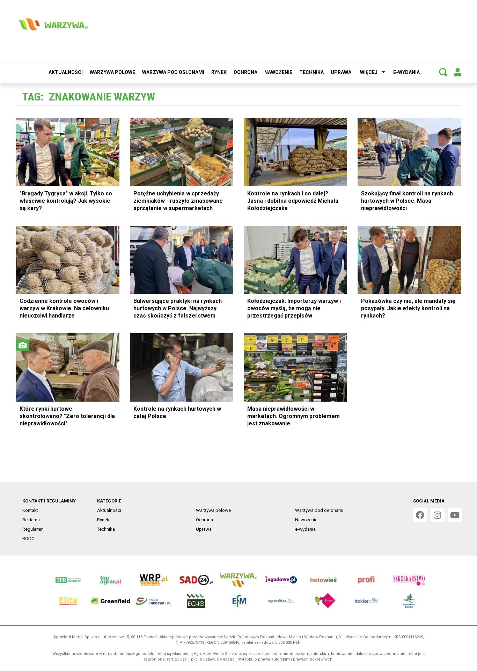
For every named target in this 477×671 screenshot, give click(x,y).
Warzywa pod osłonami (173, 72)
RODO (28, 538)
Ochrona (245, 72)
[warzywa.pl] (52, 24)
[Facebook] (420, 515)
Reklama (31, 519)
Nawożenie (278, 72)
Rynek (219, 72)
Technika (311, 72)
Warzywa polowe (112, 72)
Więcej (368, 72)
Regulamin (33, 529)
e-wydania (406, 72)
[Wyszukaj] (443, 72)
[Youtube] (455, 515)
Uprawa (341, 72)
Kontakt (30, 510)
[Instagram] (438, 515)
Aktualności (66, 72)
